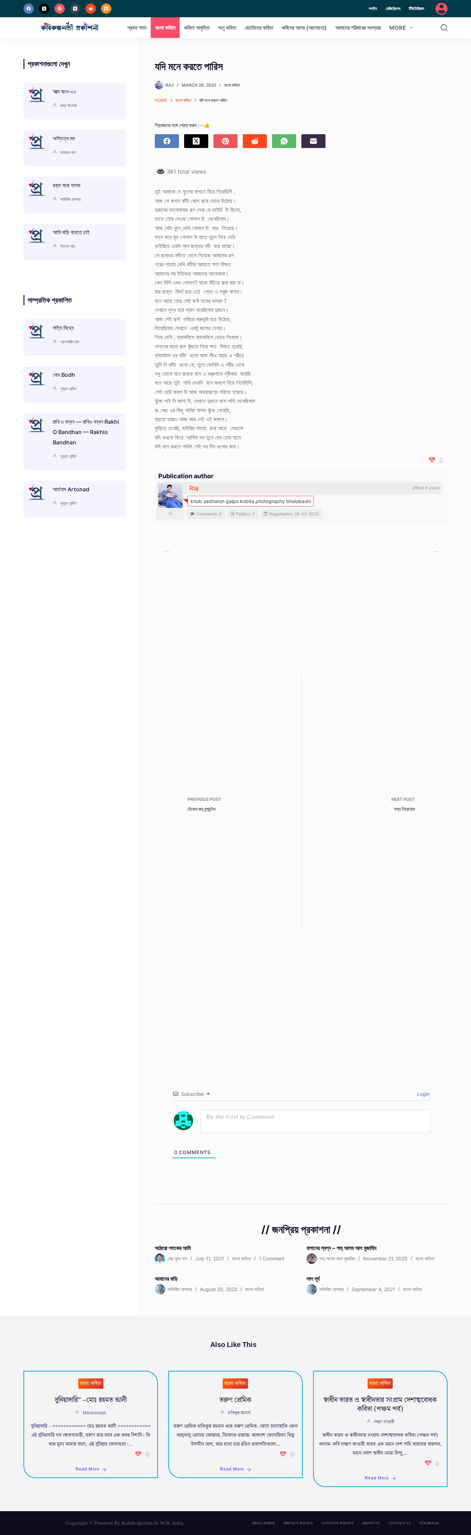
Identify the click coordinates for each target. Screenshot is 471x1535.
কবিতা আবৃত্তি (197, 27)
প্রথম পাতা (137, 27)
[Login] (441, 9)
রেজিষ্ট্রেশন (392, 8)
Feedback (429, 1523)
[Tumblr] (75, 8)
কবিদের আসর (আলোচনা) (304, 27)
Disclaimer (263, 1523)
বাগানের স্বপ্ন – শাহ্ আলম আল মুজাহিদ (342, 1247)
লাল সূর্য (313, 1278)
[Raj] (170, 496)
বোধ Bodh (64, 374)
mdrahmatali (94, 1413)
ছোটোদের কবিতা (259, 27)
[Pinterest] (59, 8)
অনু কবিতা (227, 27)
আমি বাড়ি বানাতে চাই (71, 232)
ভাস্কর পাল (68, 152)
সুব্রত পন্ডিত (68, 388)
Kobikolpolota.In (140, 1523)
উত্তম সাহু (67, 246)
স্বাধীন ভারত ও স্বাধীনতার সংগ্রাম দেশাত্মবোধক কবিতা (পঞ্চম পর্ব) (380, 1405)
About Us (371, 1523)
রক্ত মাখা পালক (66, 185)
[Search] (444, 27)
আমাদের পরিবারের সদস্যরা (358, 27)
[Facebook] (28, 8)
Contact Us (400, 1523)
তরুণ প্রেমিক (235, 1400)
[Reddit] (91, 8)
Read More (88, 1469)
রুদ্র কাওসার (68, 105)
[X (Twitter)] (44, 8)
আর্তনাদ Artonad (71, 489)
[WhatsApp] (284, 141)
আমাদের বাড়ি (166, 1278)
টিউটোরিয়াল (416, 8)
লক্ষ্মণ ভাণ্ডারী (384, 1422)
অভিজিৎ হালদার (70, 199)
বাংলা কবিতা (165, 27)
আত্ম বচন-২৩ (64, 91)
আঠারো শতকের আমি (173, 1247)
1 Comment (271, 1258)
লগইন (373, 8)
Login (423, 1094)
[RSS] (106, 8)
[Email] (313, 141)
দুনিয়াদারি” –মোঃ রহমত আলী (91, 1400)
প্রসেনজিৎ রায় (69, 341)
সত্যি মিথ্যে (63, 327)
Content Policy (337, 1523)
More (397, 27)
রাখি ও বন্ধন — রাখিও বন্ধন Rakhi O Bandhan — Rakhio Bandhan (86, 432)
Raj (194, 488)
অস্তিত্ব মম (64, 138)
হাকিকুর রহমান (239, 1413)
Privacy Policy (298, 1523)
